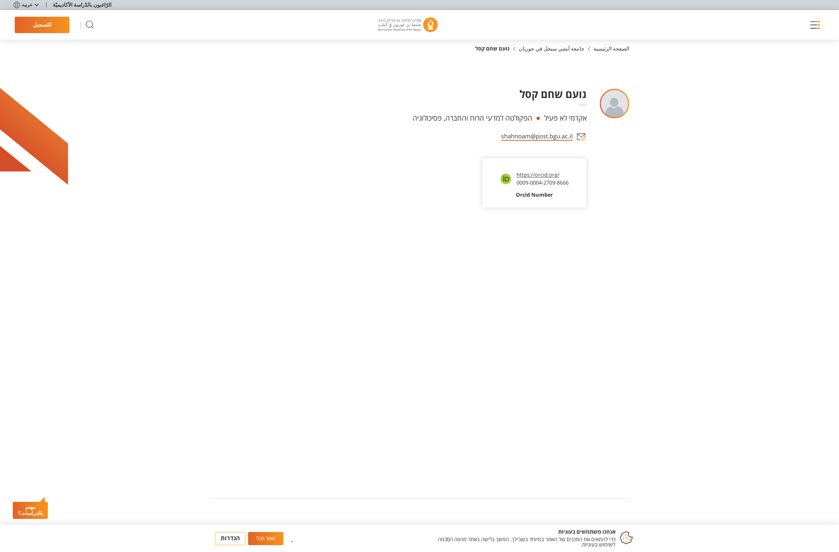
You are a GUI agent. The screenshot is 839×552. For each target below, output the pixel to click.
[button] (813, 24)
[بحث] (90, 25)
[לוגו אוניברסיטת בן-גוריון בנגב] (408, 24)
